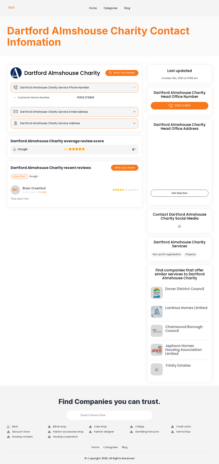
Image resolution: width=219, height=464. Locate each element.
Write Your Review (124, 72)
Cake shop (100, 426)
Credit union (183, 426)
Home (93, 8)
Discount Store (21, 431)
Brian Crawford (34, 188)
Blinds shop (59, 426)
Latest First (18, 176)
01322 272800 (85, 97)
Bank (15, 426)
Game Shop (183, 431)
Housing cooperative (65, 436)
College (139, 426)
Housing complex (22, 436)
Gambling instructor (147, 431)
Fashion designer (104, 431)
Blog (127, 8)
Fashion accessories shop (68, 431)
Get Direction (180, 193)
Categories (110, 8)
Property (191, 254)
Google (33, 176)
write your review (125, 167)
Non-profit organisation (167, 254)
